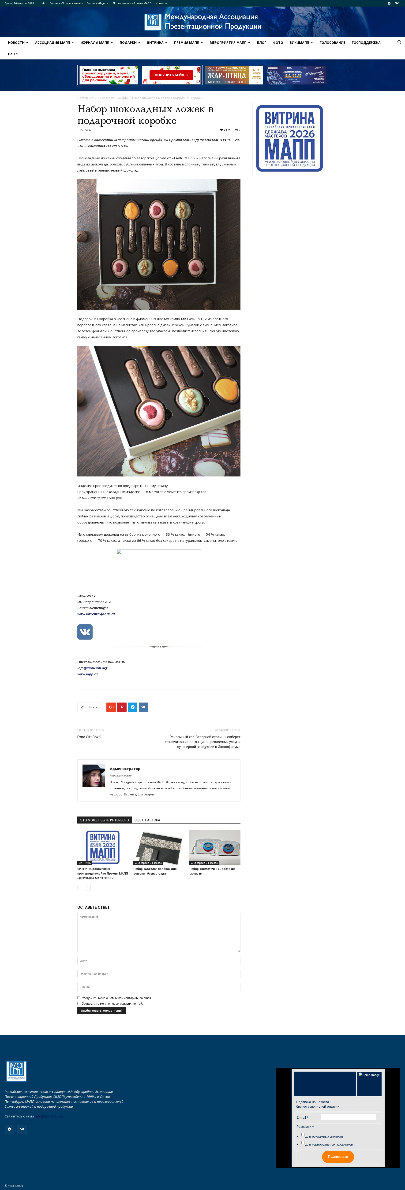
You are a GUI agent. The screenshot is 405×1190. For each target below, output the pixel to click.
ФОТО (278, 42)
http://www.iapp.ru (120, 775)
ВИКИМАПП (299, 42)
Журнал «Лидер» (98, 3)
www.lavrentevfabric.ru (96, 613)
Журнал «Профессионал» (66, 3)
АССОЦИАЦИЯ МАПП (52, 42)
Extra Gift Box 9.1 (90, 737)
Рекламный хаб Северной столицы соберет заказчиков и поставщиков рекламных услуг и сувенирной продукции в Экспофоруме (202, 742)
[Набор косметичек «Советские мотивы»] (214, 847)
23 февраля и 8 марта (113, 98)
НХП (11, 53)
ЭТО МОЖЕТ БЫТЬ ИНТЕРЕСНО (104, 820)
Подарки (128, 42)
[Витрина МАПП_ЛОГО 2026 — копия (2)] (290, 138)
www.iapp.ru (87, 674)
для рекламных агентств (324, 1136)
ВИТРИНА (155, 42)
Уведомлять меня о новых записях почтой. (112, 1003)
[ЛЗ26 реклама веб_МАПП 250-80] (296, 75)
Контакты (162, 3)
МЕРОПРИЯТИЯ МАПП (228, 42)
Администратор (125, 768)
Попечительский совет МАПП (132, 3)
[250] (234, 75)
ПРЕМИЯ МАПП (186, 42)
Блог (261, 42)
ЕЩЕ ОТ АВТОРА (147, 820)
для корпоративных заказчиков (329, 1144)
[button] (399, 43)
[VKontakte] (396, 3)
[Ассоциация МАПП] (202, 22)
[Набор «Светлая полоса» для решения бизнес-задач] (158, 847)
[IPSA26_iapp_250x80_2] (171, 75)
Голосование (332, 42)
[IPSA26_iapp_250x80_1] (108, 75)
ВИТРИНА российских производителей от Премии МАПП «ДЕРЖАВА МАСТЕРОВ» (102, 873)
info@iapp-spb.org (49, 1116)
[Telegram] (389, 3)
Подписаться (338, 1156)
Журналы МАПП (95, 42)
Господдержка (366, 42)
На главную (85, 98)
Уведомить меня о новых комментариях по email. (117, 998)
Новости (16, 42)
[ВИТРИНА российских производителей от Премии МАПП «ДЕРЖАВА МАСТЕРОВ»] (102, 847)
